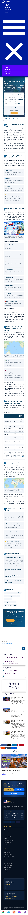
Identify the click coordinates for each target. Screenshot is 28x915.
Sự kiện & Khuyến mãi (8, 842)
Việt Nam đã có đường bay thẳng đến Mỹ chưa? (13, 570)
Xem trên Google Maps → (11, 887)
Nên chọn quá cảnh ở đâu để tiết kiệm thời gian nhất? (13, 581)
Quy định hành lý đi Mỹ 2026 (10, 605)
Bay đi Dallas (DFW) (7, 867)
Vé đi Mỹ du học (7, 871)
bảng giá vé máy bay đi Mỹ (18, 456)
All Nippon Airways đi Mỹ (10, 602)
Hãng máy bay (8, 9)
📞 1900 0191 (14, 112)
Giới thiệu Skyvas (7, 831)
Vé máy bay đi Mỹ (7, 852)
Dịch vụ (5, 838)
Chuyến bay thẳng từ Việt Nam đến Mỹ (13, 592)
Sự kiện (6, 5)
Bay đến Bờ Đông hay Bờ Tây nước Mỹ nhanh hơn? (13, 576)
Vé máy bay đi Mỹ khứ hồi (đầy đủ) (12, 596)
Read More (4, 774)
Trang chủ (6, 829)
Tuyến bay (7, 7)
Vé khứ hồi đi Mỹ (7, 869)
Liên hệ (6, 12)
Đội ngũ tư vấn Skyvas (11, 118)
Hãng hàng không (7, 836)
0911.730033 (14, 896)
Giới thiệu (7, 4)
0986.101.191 (8, 896)
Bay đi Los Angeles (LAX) (8, 854)
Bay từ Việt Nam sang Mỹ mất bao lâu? (13, 557)
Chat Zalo (19, 620)
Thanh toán (7, 11)
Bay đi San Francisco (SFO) (9, 856)
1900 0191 (9, 789)
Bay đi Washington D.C (8, 865)
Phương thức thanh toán (8, 840)
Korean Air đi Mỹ (8, 599)
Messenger (14, 623)
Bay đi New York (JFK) (8, 858)
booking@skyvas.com (10, 886)
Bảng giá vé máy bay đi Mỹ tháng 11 (11, 770)
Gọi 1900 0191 (10, 620)
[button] (14, 39)
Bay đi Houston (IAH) (8, 863)
